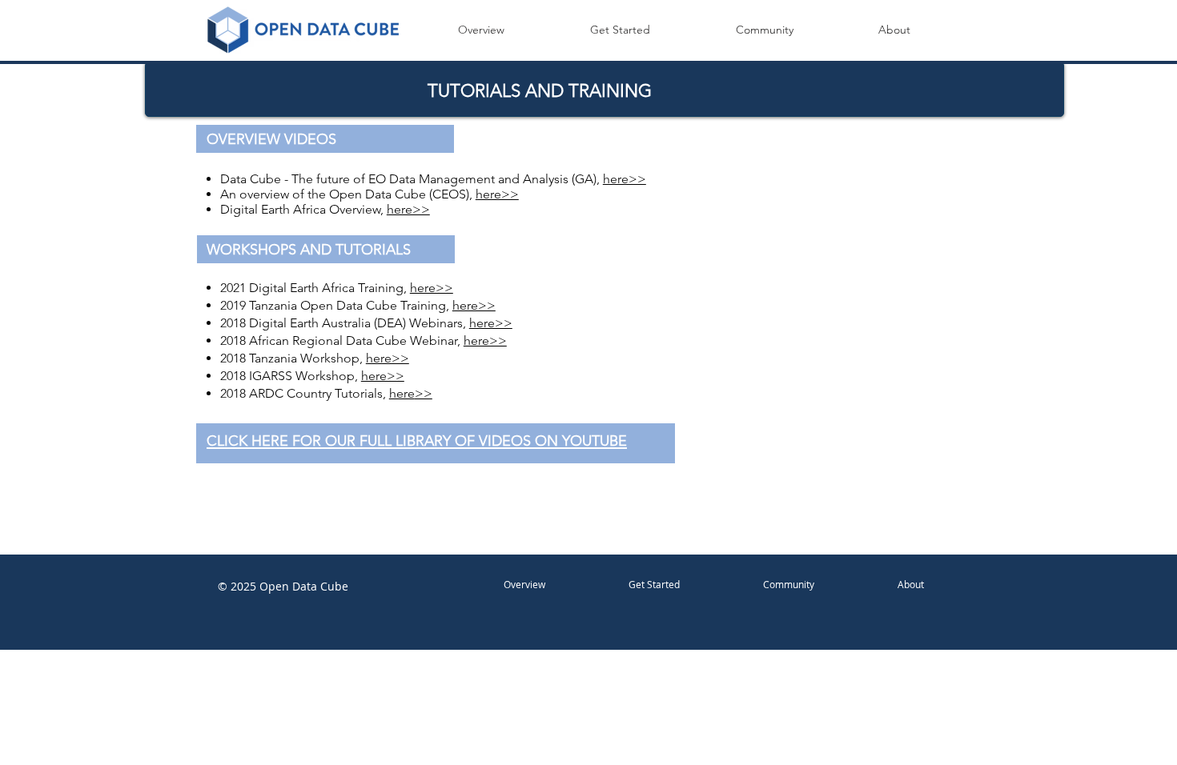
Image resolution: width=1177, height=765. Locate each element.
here (402, 393)
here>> (624, 178)
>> (423, 393)
